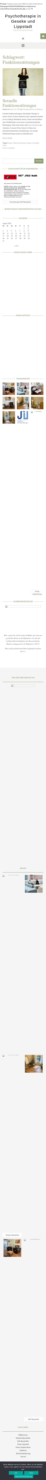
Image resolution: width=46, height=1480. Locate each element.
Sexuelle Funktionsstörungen (19, 103)
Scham (29, 143)
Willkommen (23, 1435)
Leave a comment (8, 148)
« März (16, 246)
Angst (10, 143)
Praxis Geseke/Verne (23, 1447)
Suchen (39, 161)
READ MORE (7, 138)
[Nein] (37, 1471)
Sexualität (35, 143)
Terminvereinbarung (23, 1453)
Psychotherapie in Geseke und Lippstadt (23, 21)
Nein (31, 1473)
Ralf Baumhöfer (23, 1441)
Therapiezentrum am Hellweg (33, 109)
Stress (4, 145)
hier (24, 651)
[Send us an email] (23, 39)
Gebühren (23, 1450)
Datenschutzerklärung (23, 1476)
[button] (23, 45)
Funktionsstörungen (19, 143)
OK (16, 1473)
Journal (23, 1457)
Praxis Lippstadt (23, 1444)
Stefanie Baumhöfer (23, 1438)
